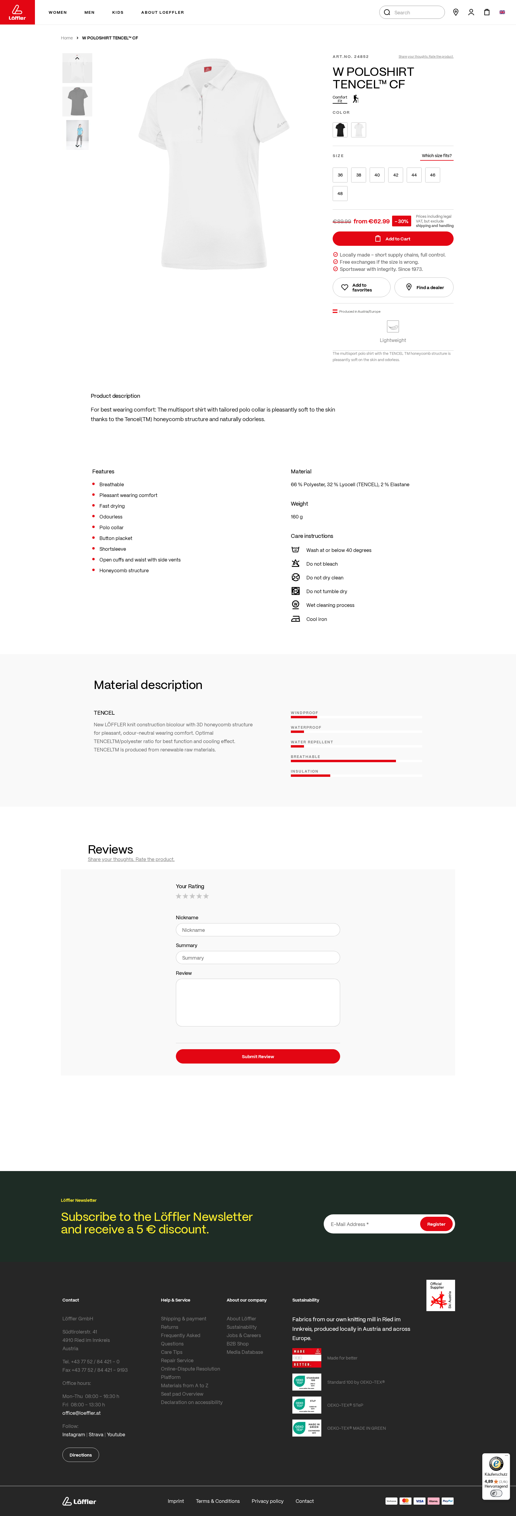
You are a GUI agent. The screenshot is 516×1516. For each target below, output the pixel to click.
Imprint (176, 1501)
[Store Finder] (455, 12)
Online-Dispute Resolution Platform (190, 1373)
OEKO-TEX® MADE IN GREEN (356, 1428)
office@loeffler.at (81, 1413)
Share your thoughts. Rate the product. (426, 56)
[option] (340, 129)
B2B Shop (238, 1343)
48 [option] (340, 193)
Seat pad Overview (182, 1393)
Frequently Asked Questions (180, 1339)
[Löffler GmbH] (17, 12)
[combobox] (412, 12)
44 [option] (414, 174)
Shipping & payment (183, 1318)
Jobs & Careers (244, 1335)
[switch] (496, 1493)
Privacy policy (268, 1501)
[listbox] (393, 129)
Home (67, 38)
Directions (81, 1454)
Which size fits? (437, 155)
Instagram (73, 1434)
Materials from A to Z (184, 1385)
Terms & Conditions (218, 1501)
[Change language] (502, 12)
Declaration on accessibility (192, 1402)
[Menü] (506, 1456)
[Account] (471, 12)
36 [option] (340, 174)
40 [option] (377, 174)
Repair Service (177, 1360)
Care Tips (171, 1352)
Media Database (245, 1352)
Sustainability (242, 1327)
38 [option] (358, 174)
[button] (77, 57)
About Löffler (241, 1318)
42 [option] (395, 174)
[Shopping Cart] (487, 12)
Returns (169, 1327)
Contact (305, 1501)
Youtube (116, 1434)
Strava (96, 1434)
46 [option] (432, 174)
